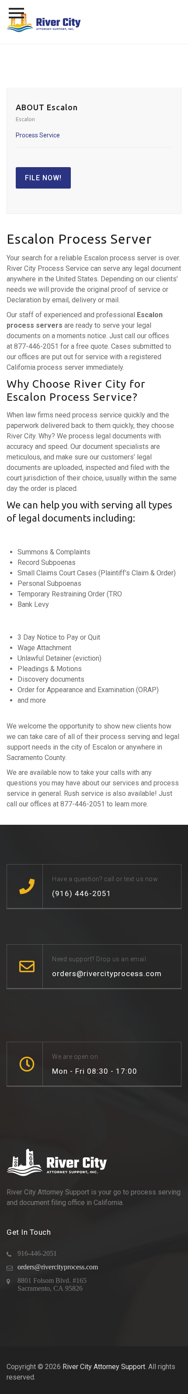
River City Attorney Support (104, 1366)
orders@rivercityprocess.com (57, 1267)
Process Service (38, 135)
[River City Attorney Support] (44, 22)
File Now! (43, 178)
